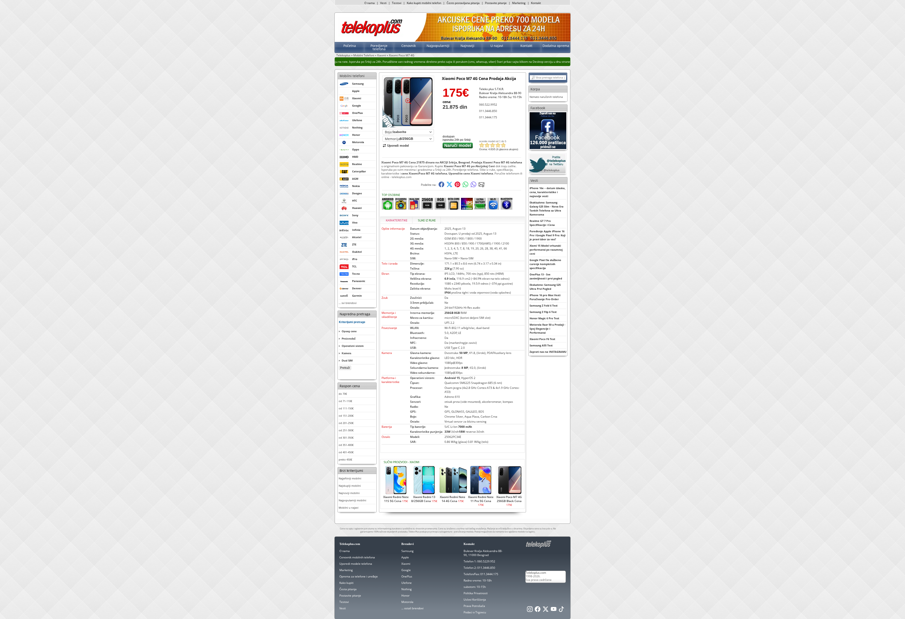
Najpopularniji (438, 45)
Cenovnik (408, 45)
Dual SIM (347, 360)
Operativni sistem (353, 346)
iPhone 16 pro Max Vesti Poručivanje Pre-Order (545, 297)
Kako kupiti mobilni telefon (424, 3)
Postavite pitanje (496, 3)
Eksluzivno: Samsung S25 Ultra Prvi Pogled (545, 287)
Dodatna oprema (556, 45)
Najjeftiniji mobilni (350, 478)
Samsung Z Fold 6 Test (544, 305)
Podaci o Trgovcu (475, 612)
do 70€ (343, 393)
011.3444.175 (488, 117)
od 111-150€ (346, 408)
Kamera (346, 353)
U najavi (496, 45)
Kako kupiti (346, 583)
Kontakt (536, 3)
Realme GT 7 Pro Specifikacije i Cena (542, 223)
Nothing (406, 589)
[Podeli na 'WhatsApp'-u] (465, 186)
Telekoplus (343, 55)
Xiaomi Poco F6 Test (542, 339)
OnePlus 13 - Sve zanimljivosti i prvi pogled (546, 276)
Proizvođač (349, 338)
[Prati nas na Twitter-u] (545, 610)
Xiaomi (381, 55)
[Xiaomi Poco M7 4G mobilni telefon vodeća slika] (408, 126)
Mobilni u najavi (348, 507)
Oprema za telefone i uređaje (358, 576)
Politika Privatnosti (476, 593)
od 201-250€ (346, 423)
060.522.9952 (488, 105)
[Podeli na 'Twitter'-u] (449, 186)
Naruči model (457, 145)
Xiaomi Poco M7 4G (401, 55)
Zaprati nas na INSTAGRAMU (548, 351)
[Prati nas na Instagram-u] (530, 610)
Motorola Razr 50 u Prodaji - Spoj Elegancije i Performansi (547, 328)
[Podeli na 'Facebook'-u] (441, 186)
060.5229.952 (486, 561)
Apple (405, 557)
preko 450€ (345, 459)
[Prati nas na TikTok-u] (561, 610)
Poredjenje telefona (378, 47)
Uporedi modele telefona (355, 564)
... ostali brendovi (412, 608)
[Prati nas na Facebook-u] (548, 130)
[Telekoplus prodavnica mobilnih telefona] (370, 36)
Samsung (407, 551)
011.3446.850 (488, 111)
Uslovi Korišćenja (475, 600)
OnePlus (406, 576)
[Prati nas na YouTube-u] (553, 610)
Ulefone (406, 583)
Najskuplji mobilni (350, 485)
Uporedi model (398, 145)
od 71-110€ (345, 401)
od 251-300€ (346, 430)
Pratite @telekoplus (546, 170)
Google (406, 570)
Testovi (396, 3)
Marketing (519, 3)
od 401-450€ (346, 452)
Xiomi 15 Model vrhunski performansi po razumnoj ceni (546, 249)
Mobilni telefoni (352, 76)
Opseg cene (349, 331)
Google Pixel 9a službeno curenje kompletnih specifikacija (545, 264)
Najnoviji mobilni (349, 493)
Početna (349, 45)
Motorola (407, 602)
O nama (369, 3)
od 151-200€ (346, 415)
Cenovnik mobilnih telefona (357, 557)
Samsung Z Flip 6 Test (543, 312)
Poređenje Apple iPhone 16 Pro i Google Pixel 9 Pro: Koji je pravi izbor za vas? (547, 235)
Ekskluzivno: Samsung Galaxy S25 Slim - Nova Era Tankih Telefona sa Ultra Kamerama (547, 208)
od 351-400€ (346, 445)
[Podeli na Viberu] (473, 186)
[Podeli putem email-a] (481, 186)
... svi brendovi (348, 303)
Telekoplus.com (536, 573)
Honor (405, 596)
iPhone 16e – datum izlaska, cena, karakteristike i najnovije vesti (547, 192)
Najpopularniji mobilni (352, 500)
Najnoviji (467, 45)
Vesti (383, 3)
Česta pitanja (348, 589)
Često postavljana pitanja (463, 3)
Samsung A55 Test (541, 345)
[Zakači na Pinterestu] (457, 186)
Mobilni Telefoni (363, 55)
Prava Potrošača (474, 606)
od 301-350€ (346, 437)
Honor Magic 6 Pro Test (544, 318)
